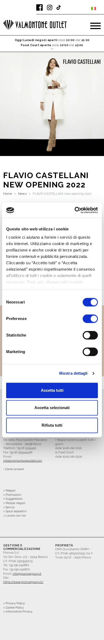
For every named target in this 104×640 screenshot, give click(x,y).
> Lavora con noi (14, 515)
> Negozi (9, 490)
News (22, 193)
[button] (52, 44)
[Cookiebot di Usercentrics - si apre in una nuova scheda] (75, 210)
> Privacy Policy (14, 603)
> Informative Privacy (18, 611)
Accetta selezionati (52, 407)
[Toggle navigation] (95, 26)
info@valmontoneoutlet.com (22, 460)
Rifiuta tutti (52, 425)
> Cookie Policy (13, 607)
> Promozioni (12, 495)
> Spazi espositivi (15, 511)
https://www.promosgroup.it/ (23, 582)
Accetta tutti (52, 390)
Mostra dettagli (73, 373)
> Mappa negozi (14, 503)
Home (7, 193)
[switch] (90, 318)
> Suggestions (12, 499)
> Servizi (9, 507)
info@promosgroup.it (27, 573)
